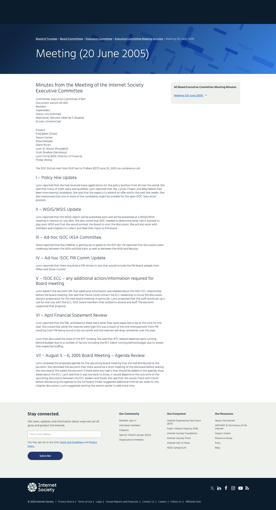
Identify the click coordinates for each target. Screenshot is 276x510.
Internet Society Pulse (179, 438)
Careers (162, 502)
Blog (217, 448)
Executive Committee (99, 39)
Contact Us (148, 502)
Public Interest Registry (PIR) (182, 429)
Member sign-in (127, 421)
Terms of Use (85, 502)
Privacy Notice (66, 502)
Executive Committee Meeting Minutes (139, 39)
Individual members (129, 425)
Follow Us (176, 502)
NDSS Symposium (176, 448)
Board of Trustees (46, 39)
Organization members (131, 440)
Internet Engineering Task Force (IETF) (184, 422)
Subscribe (45, 456)
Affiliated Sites (193, 502)
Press (218, 443)
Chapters (124, 430)
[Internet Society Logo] (42, 487)
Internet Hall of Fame (178, 443)
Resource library (223, 438)
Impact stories (223, 433)
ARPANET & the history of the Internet (231, 427)
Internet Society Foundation (182, 433)
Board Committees (71, 39)
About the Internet (225, 421)
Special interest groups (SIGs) (135, 435)
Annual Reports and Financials (122, 502)
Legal (99, 502)
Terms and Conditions (72, 442)
